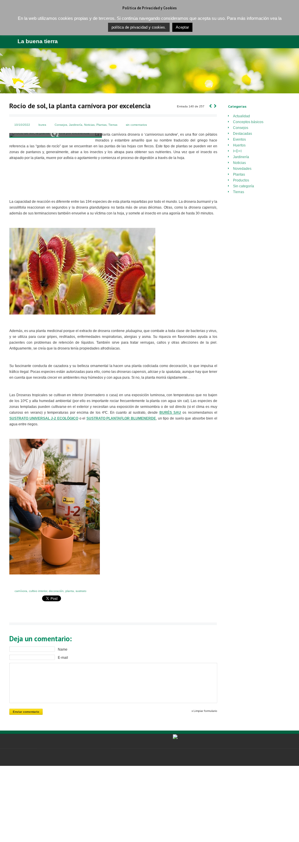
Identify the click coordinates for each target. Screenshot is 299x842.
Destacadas (242, 134)
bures (42, 124)
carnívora (21, 591)
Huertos (239, 145)
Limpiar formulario (205, 710)
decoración (56, 591)
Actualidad (241, 116)
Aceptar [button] (182, 27)
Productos (241, 180)
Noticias (89, 124)
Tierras (112, 124)
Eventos (239, 139)
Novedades (242, 169)
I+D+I (237, 151)
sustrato (81, 591)
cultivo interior (38, 591)
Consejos (61, 124)
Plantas (101, 124)
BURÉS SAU (170, 412)
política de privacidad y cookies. (139, 27)
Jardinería (75, 124)
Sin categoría (243, 186)
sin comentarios (136, 124)
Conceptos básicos (248, 122)
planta (69, 591)
